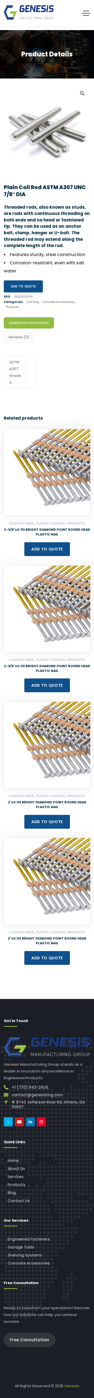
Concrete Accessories (58, 302)
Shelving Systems (25, 1255)
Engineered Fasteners (29, 1239)
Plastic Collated (50, 523)
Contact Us (19, 1200)
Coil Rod (32, 302)
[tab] (29, 323)
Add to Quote (23, 286)
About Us (16, 1168)
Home (13, 1160)
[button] (81, 93)
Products (12, 307)
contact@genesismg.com (37, 1095)
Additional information (29, 322)
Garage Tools (21, 1247)
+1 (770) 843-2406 (30, 1087)
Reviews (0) (19, 337)
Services (16, 1176)
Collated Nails (21, 523)
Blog (12, 1192)
